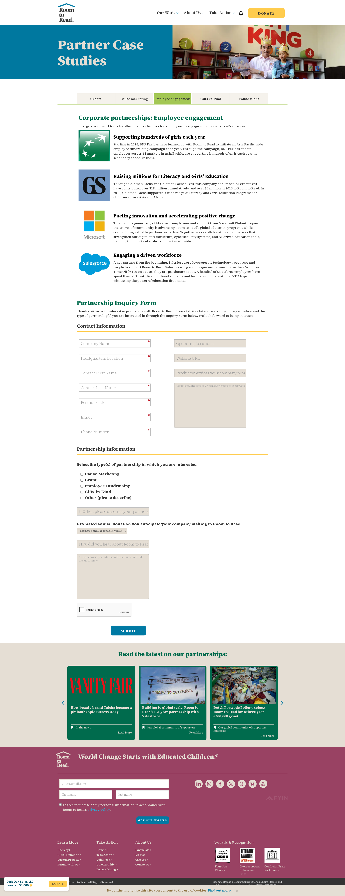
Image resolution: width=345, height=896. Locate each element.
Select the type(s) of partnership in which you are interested (137, 464)
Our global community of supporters (171, 727)
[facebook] (218, 783)
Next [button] (282, 703)
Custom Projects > (69, 860)
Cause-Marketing (102, 473)
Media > (140, 855)
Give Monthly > (106, 864)
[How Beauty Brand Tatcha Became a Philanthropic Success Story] (101, 685)
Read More (125, 732)
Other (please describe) (108, 497)
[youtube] (262, 783)
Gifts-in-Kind (98, 491)
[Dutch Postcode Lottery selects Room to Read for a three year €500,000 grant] (244, 685)
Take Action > (105, 855)
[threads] (240, 783)
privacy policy (99, 809)
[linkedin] (199, 783)
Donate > (102, 850)
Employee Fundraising (107, 485)
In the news (83, 727)
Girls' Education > (69, 855)
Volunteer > (104, 860)
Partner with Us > (69, 864)
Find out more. (220, 890)
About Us (192, 12)
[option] (101, 703)
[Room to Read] (70, 12)
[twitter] (229, 783)
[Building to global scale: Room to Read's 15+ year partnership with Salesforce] (173, 685)
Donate (266, 13)
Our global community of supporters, (242, 727)
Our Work (166, 12)
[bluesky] (251, 783)
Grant (90, 479)
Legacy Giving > (107, 869)
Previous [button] (63, 703)
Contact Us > (143, 864)
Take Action (220, 12)
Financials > (143, 850)
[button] (241, 15)
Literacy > (64, 850)
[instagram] (208, 783)
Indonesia (219, 731)
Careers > (141, 860)
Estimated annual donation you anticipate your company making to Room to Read (158, 523)
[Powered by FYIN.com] (277, 797)
